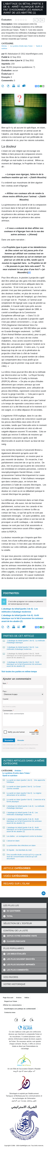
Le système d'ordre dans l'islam (21, 46)
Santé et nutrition (9, 775)
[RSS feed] (31, 1020)
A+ (42, 20)
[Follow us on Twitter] (24, 1020)
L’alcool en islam (13, 841)
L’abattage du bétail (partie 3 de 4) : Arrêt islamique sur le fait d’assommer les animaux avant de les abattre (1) (24, 655)
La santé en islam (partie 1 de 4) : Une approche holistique (26, 781)
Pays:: (5, 691)
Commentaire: (8, 710)
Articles (4, 46)
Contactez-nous (9, 1012)
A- (35, 20)
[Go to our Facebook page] (16, 1020)
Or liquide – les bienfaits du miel (19, 850)
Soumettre (9, 740)
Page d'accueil (8, 998)
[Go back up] (43, 893)
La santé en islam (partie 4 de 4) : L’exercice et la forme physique (26, 800)
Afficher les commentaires (12, 1005)
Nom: (5, 683)
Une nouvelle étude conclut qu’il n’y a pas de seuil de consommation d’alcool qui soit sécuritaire (24, 857)
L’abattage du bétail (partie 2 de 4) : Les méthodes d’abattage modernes (19, 610)
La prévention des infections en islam (21, 845)
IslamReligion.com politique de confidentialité (20, 1009)
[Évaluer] (2, 85)
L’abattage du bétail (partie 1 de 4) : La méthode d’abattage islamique (26, 642)
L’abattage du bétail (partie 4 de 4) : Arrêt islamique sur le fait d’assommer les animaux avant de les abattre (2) (22, 618)
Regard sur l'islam (10, 1001)
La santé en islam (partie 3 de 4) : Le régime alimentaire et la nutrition (24, 794)
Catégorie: (7, 43)
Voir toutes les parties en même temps (19, 672)
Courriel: (6, 699)
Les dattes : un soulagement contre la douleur (24, 836)
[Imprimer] (13, 85)
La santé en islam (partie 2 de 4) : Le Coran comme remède (24, 787)
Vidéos (26, 998)
